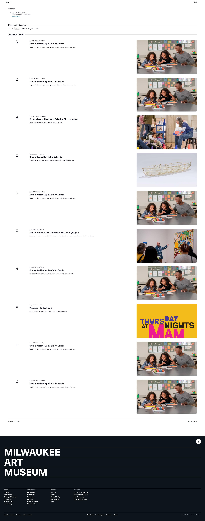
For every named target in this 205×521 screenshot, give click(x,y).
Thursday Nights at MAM (41, 308)
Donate (53, 495)
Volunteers (30, 497)
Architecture (8, 495)
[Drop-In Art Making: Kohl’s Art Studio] (167, 57)
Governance (8, 499)
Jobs (24, 515)
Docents (30, 499)
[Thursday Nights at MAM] (167, 321)
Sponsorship (55, 499)
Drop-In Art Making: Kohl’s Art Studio (47, 43)
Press (12, 515)
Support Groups (32, 502)
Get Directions (15, 16)
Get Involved (31, 492)
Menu (7, 2)
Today (17, 28)
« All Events (11, 9)
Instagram (101, 515)
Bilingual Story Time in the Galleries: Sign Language (54, 119)
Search (30, 515)
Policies (6, 515)
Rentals (18, 515)
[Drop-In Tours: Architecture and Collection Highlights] (167, 245)
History (6, 492)
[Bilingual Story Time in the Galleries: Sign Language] (167, 132)
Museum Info (31, 504)
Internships (31, 495)
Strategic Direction (10, 497)
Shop (52, 502)
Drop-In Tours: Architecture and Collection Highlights (54, 232)
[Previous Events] (9, 28)
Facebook (90, 515)
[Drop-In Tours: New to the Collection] (167, 170)
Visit (195, 2)
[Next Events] (12, 28)
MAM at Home (8, 502)
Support (53, 492)
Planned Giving (55, 497)
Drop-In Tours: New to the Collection (46, 157)
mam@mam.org (79, 497)
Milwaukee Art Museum (102, 2)
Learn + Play (8, 504)
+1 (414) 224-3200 (80, 499)
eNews (115, 515)
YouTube (109, 515)
